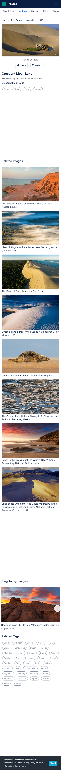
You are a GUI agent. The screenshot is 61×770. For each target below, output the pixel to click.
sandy (21, 653)
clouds (17, 683)
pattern (46, 678)
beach (30, 643)
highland (8, 673)
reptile (7, 658)
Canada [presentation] (34, 11)
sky (51, 643)
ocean (32, 653)
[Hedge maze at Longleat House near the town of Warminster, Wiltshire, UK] (4, 40)
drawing (34, 673)
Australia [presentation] (22, 11)
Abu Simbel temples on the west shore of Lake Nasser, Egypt (27, 205)
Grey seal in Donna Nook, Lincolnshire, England (27, 375)
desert (33, 648)
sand (27, 89)
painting (21, 673)
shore (16, 89)
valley (47, 663)
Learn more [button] (20, 766)
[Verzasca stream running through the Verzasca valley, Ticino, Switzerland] (56, 40)
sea (18, 663)
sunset (53, 658)
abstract (22, 678)
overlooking (30, 668)
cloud (44, 648)
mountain (8, 653)
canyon (7, 668)
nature (38, 89)
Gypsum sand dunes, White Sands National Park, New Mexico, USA (30, 333)
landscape (20, 648)
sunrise (7, 663)
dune (6, 89)
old (18, 668)
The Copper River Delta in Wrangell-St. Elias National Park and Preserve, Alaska (30, 418)
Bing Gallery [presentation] (8, 11)
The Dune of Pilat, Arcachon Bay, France (23, 291)
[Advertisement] (30, 126)
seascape (29, 658)
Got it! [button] (53, 763)
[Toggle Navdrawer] (56, 4)
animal (54, 653)
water (6, 648)
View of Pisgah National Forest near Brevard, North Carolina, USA (29, 249)
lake (27, 663)
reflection (8, 678)
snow (6, 683)
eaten (45, 673)
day (17, 658)
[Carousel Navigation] (30, 610)
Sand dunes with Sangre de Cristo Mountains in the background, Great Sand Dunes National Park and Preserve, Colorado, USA (29, 507)
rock (37, 663)
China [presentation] (45, 11)
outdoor (18, 643)
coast (41, 658)
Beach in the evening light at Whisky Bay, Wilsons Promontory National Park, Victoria (28, 462)
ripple (34, 678)
